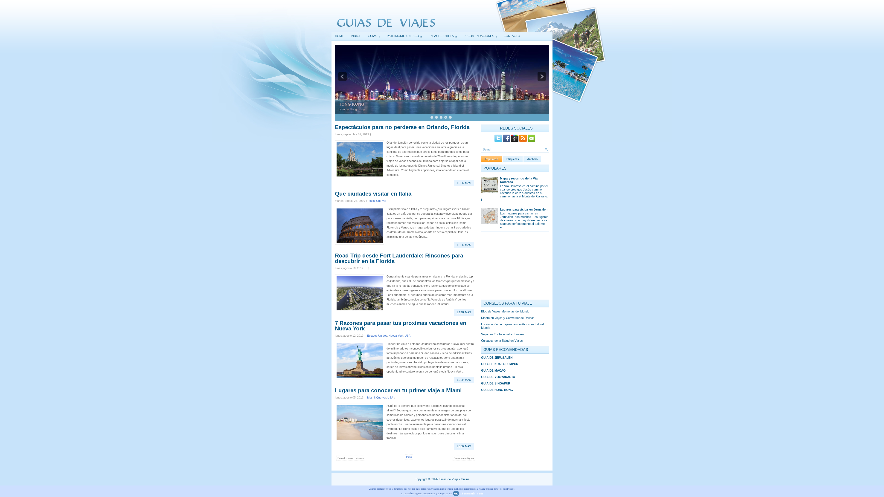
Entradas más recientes (350, 458)
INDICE (356, 36)
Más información (467, 493)
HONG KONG (351, 104)
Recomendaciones (480, 36)
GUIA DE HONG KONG (497, 390)
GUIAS (374, 36)
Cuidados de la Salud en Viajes (502, 340)
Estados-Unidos (377, 335)
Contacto (512, 36)
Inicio (409, 457)
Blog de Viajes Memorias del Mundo (505, 311)
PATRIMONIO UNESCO (404, 36)
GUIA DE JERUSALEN (496, 357)
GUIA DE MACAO (493, 370)
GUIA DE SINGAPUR (495, 383)
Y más (480, 493)
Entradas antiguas (464, 458)
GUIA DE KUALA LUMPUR (499, 364)
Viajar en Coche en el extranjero (502, 334)
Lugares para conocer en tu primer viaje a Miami (398, 390)
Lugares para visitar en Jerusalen (523, 209)
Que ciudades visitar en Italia (373, 193)
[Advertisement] (515, 266)
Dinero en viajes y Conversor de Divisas (508, 318)
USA (407, 335)
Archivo (532, 159)
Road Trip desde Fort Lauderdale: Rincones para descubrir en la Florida (399, 258)
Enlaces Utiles (442, 36)
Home (339, 36)
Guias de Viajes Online (454, 479)
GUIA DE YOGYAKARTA (498, 377)
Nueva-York (396, 335)
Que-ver (381, 397)
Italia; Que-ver (377, 200)
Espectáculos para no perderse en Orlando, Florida (402, 127)
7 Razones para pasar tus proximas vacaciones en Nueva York (400, 325)
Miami (371, 397)
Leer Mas (464, 183)
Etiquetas (512, 159)
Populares (491, 159)
